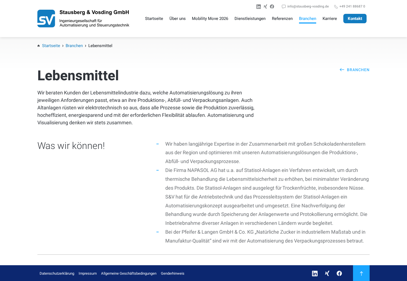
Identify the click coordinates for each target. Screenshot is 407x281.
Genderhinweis (172, 273)
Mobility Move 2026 (210, 19)
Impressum (88, 273)
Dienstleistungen (250, 19)
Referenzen (282, 19)
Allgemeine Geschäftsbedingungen (128, 273)
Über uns (177, 19)
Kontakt (355, 19)
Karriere (330, 19)
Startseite (154, 19)
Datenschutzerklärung (57, 273)
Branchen (307, 19)
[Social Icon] (259, 6)
